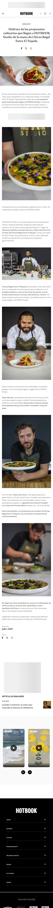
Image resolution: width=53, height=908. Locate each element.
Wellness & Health (12, 855)
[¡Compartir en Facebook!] (21, 48)
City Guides (10, 873)
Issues (8, 882)
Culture (9, 837)
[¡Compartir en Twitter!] (26, 48)
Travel (8, 820)
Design (8, 864)
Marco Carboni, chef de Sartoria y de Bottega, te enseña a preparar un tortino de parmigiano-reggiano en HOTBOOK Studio (24, 389)
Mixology (26, 24)
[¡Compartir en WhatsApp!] (31, 48)
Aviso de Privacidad (26, 899)
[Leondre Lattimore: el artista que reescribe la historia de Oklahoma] (47, 705)
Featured (5, 701)
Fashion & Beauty (12, 846)
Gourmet (9, 829)
